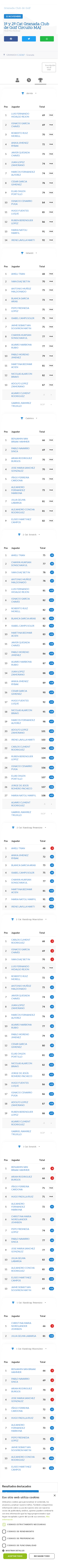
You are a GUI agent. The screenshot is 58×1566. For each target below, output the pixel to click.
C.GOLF (21, 55)
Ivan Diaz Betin (20, 281)
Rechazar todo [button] (42, 1556)
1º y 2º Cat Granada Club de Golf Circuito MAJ (26, 26)
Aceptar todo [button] (15, 1556)
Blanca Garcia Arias (23, 618)
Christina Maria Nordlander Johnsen (21, 1219)
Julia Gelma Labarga (23, 1336)
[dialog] (29, 1527)
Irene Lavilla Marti (23, 240)
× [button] (54, 1495)
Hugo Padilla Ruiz (22, 1196)
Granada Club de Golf (17, 8)
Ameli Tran (18, 273)
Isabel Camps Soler (22, 318)
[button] (29, 1550)
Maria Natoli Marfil (23, 795)
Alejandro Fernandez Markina (18, 490)
